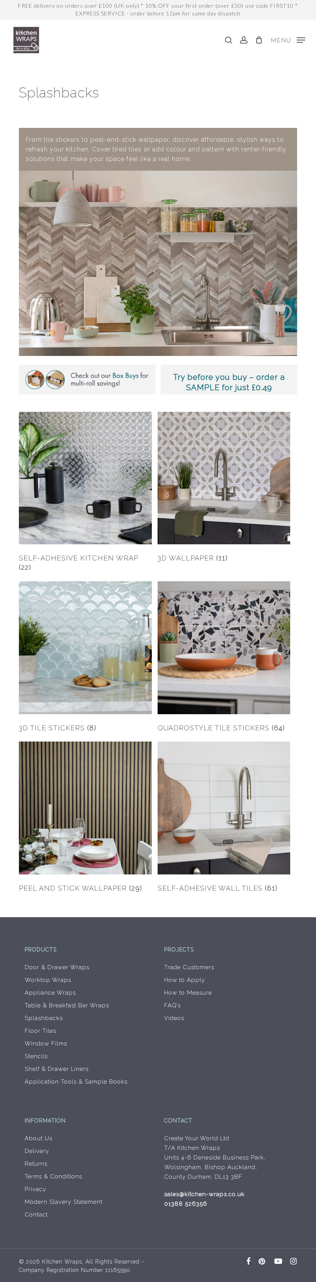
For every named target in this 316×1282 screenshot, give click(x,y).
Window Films (46, 1043)
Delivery (37, 1151)
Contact (36, 1214)
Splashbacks (44, 1018)
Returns (36, 1163)
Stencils (36, 1056)
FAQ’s (172, 1005)
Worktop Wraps (48, 980)
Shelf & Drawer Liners (57, 1069)
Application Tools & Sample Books (76, 1081)
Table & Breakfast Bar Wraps (67, 1005)
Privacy (35, 1189)
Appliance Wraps (50, 992)
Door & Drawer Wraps (57, 967)
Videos (174, 1018)
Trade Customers (189, 967)
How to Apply (184, 980)
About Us (38, 1138)
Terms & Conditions (53, 1176)
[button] (288, 39)
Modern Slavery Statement (64, 1201)
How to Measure (188, 992)
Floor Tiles (40, 1030)
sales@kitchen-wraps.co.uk (204, 1194)
